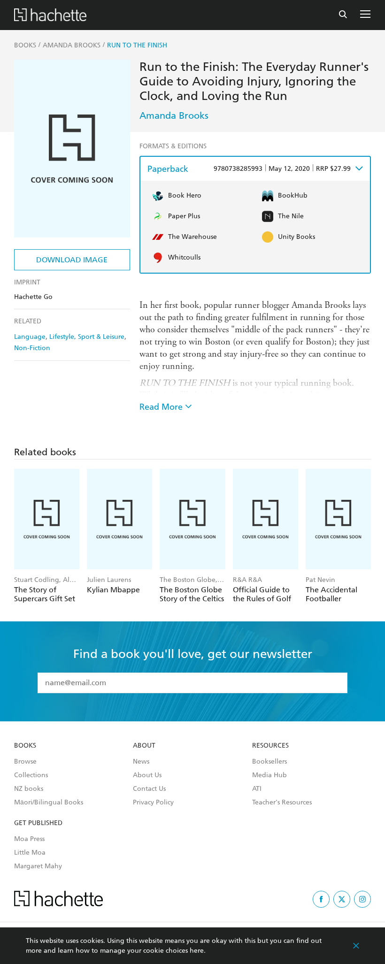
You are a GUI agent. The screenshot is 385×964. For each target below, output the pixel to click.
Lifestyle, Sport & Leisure (86, 337)
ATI (257, 789)
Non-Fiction (32, 348)
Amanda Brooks (173, 115)
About (144, 745)
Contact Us (149, 789)
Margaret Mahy (38, 866)
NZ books (28, 789)
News (141, 761)
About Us (147, 775)
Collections (31, 775)
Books (25, 745)
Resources (270, 745)
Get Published (38, 823)
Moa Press (29, 839)
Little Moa (30, 852)
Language (30, 337)
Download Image (72, 259)
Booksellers (269, 761)
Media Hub (269, 775)
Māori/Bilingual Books (48, 802)
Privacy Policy (153, 802)
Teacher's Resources (282, 802)
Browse (25, 761)
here (197, 951)
